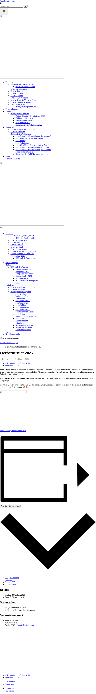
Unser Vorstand (16, 96)
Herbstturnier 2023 (23, 123)
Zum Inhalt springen (8, 1)
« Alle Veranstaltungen (9, 343)
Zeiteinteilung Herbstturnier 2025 (13, 431)
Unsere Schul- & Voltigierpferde (23, 100)
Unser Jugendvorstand (19, 98)
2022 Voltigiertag (22, 143)
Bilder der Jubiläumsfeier (25, 87)
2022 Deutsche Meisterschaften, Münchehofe (33, 150)
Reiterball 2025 (12, 365)
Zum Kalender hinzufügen (10, 506)
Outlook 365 (10, 582)
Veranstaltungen (12, 109)
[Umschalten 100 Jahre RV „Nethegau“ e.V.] (43, 236)
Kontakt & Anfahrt (13, 159)
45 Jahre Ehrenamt (17, 132)
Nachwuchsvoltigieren (24, 152)
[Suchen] (1, 3)
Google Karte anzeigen (26, 625)
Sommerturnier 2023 (24, 120)
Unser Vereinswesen (18, 89)
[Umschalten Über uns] (43, 234)
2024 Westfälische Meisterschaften (29, 138)
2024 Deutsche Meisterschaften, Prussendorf (33, 136)
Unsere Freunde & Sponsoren (22, 102)
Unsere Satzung (16, 91)
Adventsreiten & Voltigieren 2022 (29, 125)
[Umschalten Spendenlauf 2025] (43, 256)
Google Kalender (12, 578)
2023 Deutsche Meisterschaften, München (32, 147)
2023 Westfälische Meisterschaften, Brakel (32, 145)
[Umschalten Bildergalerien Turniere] (43, 267)
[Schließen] (4, 11)
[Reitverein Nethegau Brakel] (48, 47)
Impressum (10, 684)
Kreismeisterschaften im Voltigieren (19, 363)
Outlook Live (10, 584)
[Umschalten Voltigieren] (43, 285)
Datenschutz (10, 682)
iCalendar (9, 580)
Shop (8, 156)
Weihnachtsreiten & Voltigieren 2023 (30, 116)
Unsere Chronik (16, 93)
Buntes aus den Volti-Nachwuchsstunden (32, 154)
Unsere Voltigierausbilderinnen (22, 129)
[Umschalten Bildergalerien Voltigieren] (43, 292)
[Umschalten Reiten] (43, 265)
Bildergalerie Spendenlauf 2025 (28, 107)
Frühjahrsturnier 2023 (24, 118)
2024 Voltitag (21, 141)
